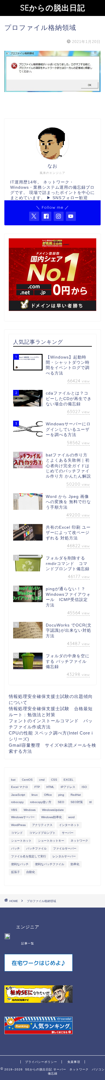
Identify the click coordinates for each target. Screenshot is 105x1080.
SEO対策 (77, 802)
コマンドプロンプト (42, 832)
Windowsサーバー (23, 817)
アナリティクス (42, 825)
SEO (61, 802)
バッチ (15, 848)
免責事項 (73, 1061)
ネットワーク (79, 840)
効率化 (75, 864)
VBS (14, 809)
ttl (90, 802)
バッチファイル (36, 848)
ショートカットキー (51, 840)
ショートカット (21, 840)
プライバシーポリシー (41, 1061)
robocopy (17, 802)
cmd (42, 779)
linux (35, 794)
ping (61, 794)
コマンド (17, 832)
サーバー (68, 832)
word (71, 817)
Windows (30, 809)
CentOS (27, 779)
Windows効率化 (51, 817)
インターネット (69, 825)
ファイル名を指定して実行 (28, 856)
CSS (54, 779)
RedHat (76, 794)
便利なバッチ (20, 864)
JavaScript (18, 794)
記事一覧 (27, 943)
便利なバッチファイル (49, 864)
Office (48, 794)
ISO (84, 787)
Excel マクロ (19, 787)
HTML (50, 787)
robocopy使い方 (40, 802)
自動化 (30, 872)
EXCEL (69, 779)
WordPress (18, 825)
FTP (37, 787)
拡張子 (15, 872)
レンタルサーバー (64, 856)
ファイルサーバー (64, 848)
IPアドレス (68, 787)
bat (13, 779)
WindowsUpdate (53, 809)
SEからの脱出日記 (52, 7)
